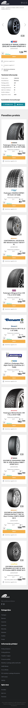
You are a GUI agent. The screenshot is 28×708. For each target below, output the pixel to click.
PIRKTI (14, 56)
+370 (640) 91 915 (8, 104)
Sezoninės (3, 625)
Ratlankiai (3, 632)
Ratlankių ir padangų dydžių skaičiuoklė (11, 663)
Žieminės (3, 618)
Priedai (3, 639)
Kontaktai (3, 689)
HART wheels (4, 677)
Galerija (3, 680)
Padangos (3, 615)
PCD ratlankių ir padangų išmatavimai (10, 673)
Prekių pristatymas (6, 649)
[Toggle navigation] (26, 3)
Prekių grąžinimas (5, 652)
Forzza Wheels (4, 670)
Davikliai (3, 636)
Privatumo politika (5, 659)
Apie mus (3, 693)
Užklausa (20, 104)
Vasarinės (3, 622)
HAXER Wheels (4, 666)
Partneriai (3, 696)
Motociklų (3, 629)
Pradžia (3, 7)
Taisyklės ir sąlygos (6, 656)
